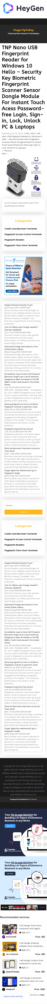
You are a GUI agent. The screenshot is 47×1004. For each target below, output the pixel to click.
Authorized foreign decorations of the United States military (21, 348)
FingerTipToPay (23, 30)
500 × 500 (30, 133)
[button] (23, 42)
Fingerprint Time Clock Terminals (21, 245)
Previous (7, 150)
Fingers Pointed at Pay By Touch (19, 305)
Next (5, 153)
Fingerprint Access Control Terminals (23, 234)
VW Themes (32, 799)
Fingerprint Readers (14, 239)
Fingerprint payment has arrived (19, 429)
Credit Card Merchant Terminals (21, 228)
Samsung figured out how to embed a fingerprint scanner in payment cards (21, 405)
